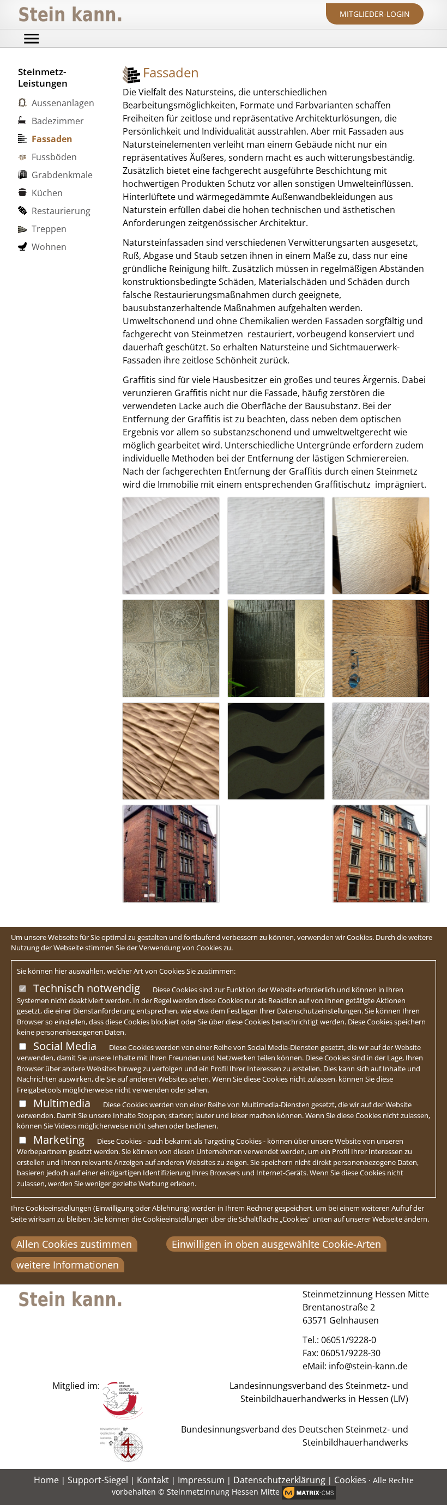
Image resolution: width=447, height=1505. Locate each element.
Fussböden (54, 157)
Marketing (58, 1139)
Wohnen (49, 247)
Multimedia (61, 1103)
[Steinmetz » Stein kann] (70, 14)
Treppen (49, 229)
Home (46, 1480)
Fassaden (52, 139)
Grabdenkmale (62, 175)
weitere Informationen (67, 1264)
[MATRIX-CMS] (309, 1493)
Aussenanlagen (63, 103)
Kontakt (153, 1480)
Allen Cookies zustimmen (74, 1244)
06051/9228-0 (348, 1340)
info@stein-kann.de (368, 1366)
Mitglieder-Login (375, 14)
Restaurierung (61, 211)
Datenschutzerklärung (279, 1480)
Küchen (47, 193)
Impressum (201, 1480)
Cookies (350, 1480)
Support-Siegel (98, 1480)
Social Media (64, 1046)
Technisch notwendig (86, 988)
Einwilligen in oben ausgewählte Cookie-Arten (276, 1244)
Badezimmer (58, 121)
